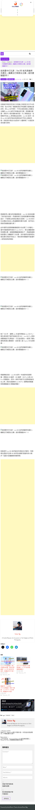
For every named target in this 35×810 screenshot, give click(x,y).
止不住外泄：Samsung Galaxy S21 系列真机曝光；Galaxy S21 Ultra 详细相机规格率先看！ (16, 739)
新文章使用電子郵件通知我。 (7, 793)
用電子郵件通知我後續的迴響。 (7, 785)
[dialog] (17, 8)
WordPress (10, 807)
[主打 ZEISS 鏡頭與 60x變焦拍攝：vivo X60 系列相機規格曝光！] (24, 661)
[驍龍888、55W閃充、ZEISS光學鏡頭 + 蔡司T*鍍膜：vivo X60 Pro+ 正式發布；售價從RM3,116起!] (8, 681)
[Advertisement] (17, 32)
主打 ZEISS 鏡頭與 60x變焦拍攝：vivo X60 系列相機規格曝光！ (23, 667)
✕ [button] (31, 2)
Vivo (13, 715)
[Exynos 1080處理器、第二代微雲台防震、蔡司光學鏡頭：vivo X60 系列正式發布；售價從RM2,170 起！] (8, 661)
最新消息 (11, 79)
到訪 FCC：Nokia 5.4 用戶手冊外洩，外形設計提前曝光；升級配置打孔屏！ (17, 733)
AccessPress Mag (22, 807)
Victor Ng (19, 79)
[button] (17, 10)
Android (9, 62)
